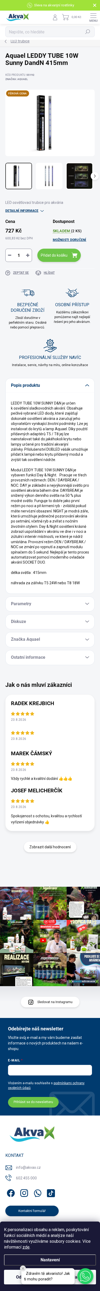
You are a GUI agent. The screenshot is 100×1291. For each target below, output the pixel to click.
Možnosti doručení (69, 240)
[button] (85, 1276)
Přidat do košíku (54, 255)
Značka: (16, 79)
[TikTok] (50, 1192)
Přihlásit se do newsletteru (33, 1102)
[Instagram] (23, 1192)
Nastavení (50, 1259)
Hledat (88, 32)
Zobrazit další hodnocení (50, 847)
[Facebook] (10, 1192)
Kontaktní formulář (32, 1211)
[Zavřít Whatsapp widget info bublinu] (23, 1268)
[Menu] (93, 17)
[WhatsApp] (36, 1192)
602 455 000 (26, 1178)
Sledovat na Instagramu (55, 1002)
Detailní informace (21, 211)
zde (26, 1247)
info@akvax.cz (28, 1167)
